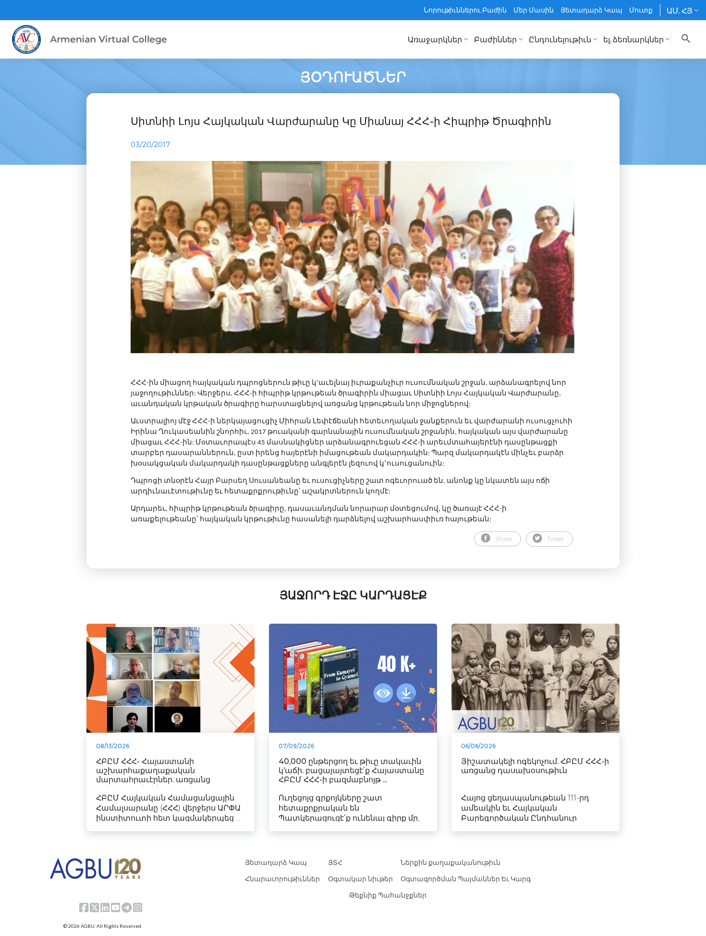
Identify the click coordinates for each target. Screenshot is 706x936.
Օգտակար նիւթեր (360, 878)
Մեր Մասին (533, 10)
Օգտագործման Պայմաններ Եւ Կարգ (466, 878)
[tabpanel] (353, 257)
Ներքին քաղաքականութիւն (450, 862)
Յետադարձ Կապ (591, 10)
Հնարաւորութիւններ (282, 878)
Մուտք (641, 10)
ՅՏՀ (335, 862)
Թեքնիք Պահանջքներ (387, 895)
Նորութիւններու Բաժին (465, 10)
